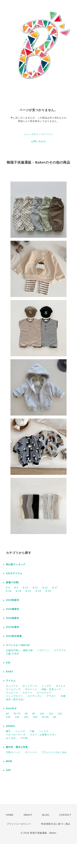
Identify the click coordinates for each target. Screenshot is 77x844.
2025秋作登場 (14, 636)
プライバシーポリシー (19, 824)
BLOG (45, 815)
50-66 (45, 717)
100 (42, 713)
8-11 (35, 587)
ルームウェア (44, 692)
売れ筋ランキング (15, 564)
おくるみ (11, 738)
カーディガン (34, 696)
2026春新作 (12, 618)
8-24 (38, 591)
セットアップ (30, 686)
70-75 (16, 713)
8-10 (25, 587)
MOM (9, 761)
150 (26, 717)
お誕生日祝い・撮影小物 (19, 650)
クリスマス (60, 650)
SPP (8, 770)
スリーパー (31, 752)
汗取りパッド (13, 752)
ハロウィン (43, 650)
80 (26, 713)
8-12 (45, 587)
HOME (9, 815)
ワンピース (12, 692)
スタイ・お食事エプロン (43, 734)
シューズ (20, 731)
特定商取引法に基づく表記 (55, 824)
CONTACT (65, 815)
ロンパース (12, 686)
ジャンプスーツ (14, 696)
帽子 (8, 731)
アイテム (11, 680)
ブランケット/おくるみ (54, 752)
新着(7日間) (12, 582)
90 (33, 713)
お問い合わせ (38, 141)
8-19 (18, 591)
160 (35, 717)
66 (7, 713)
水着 (63, 696)
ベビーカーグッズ (15, 734)
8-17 (55, 587)
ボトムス (61, 686)
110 (51, 713)
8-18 (8, 591)
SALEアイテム (14, 573)
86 (54, 717)
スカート (27, 692)
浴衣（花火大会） (15, 699)
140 (17, 717)
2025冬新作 (12, 627)
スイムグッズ (13, 689)
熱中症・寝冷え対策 (17, 747)
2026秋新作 (12, 600)
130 (8, 717)
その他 (23, 738)
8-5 (16, 587)
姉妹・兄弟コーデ (51, 689)
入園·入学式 (12, 653)
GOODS (10, 726)
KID (8, 662)
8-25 (48, 591)
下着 (32, 731)
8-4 (8, 587)
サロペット (31, 689)
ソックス (44, 731)
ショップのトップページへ (38, 134)
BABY (9, 671)
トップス (46, 686)
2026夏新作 (12, 609)
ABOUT (28, 815)
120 (60, 713)
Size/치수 (11, 708)
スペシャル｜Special (18, 645)
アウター (51, 696)
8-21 (28, 591)
